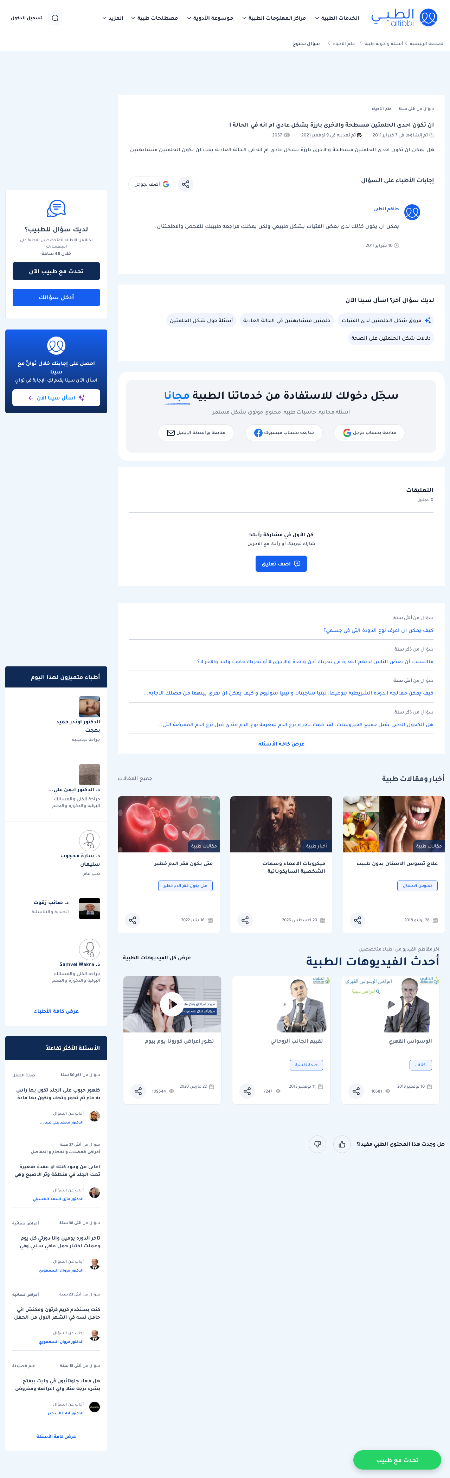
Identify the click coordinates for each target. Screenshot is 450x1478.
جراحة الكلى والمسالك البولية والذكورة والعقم (76, 802)
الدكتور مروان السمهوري (61, 1270)
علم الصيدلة (23, 1366)
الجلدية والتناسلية (50, 911)
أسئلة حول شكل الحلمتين (201, 320)
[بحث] (55, 18)
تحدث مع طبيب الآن (56, 271)
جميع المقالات (135, 778)
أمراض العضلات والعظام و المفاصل (65, 1152)
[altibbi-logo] (405, 18)
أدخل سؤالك (56, 297)
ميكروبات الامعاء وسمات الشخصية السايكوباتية (293, 867)
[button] (336, 18)
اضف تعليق (276, 563)
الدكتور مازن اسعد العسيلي (58, 1199)
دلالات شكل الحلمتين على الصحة (391, 338)
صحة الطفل (23, 1075)
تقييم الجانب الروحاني (296, 1041)
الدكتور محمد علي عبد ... (62, 1122)
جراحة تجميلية (86, 739)
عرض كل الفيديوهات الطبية (157, 957)
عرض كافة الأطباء (56, 1011)
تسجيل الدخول (27, 17)
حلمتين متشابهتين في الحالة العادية (286, 320)
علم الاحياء (344, 43)
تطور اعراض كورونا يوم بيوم (179, 1041)
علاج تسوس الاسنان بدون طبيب (397, 863)
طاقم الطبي (386, 208)
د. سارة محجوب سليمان (80, 859)
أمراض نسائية (25, 1223)
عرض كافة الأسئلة (281, 744)
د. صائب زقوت (51, 902)
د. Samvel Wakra (79, 964)
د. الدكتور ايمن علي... (74, 789)
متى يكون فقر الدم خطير (184, 863)
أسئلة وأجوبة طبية (384, 43)
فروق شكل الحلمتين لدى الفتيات (382, 320)
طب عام (91, 873)
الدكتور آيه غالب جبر (66, 1413)
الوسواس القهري (410, 1041)
